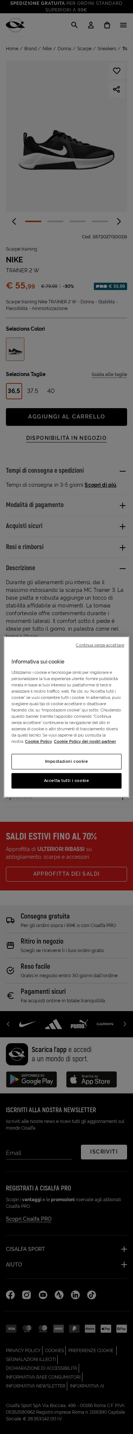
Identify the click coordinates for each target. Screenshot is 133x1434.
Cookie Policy (38, 741)
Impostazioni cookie (66, 761)
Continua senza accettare (100, 645)
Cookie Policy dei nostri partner (85, 741)
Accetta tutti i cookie (66, 780)
